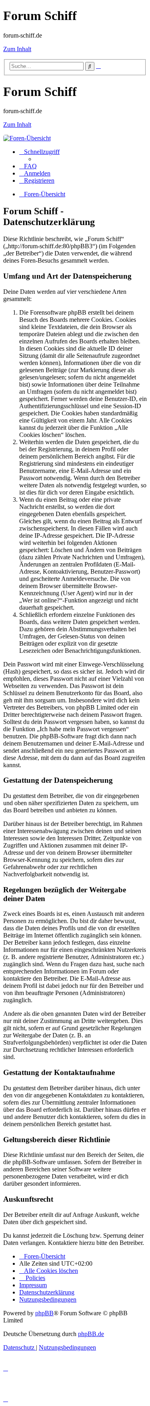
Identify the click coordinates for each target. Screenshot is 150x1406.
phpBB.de (91, 1333)
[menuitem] (28, 166)
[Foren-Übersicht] (27, 138)
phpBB (44, 1313)
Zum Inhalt (17, 49)
